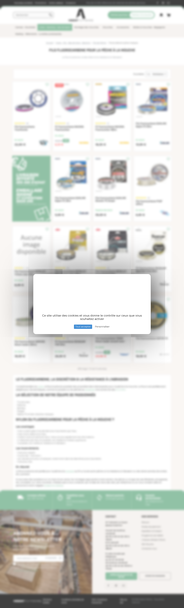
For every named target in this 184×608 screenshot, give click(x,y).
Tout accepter (83, 326)
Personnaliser (102, 326)
